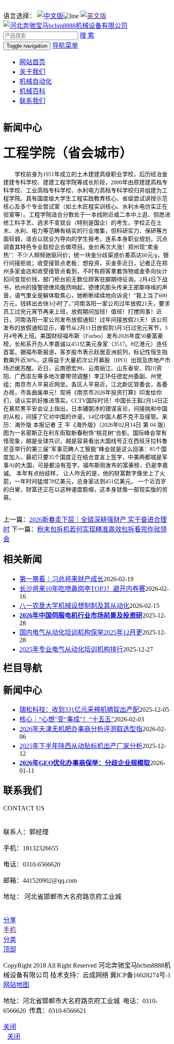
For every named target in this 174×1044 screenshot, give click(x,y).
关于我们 (32, 71)
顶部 (9, 949)
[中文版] (50, 16)
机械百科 (32, 91)
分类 (9, 939)
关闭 (13, 1036)
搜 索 (87, 35)
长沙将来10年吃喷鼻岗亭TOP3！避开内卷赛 (82, 588)
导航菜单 (65, 45)
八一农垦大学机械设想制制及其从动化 (74, 605)
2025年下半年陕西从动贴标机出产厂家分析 (80, 745)
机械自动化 (35, 81)
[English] (93, 16)
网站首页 (32, 62)
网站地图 (16, 984)
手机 (9, 929)
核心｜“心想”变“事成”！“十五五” (66, 719)
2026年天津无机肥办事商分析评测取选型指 (80, 729)
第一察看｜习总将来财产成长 (61, 579)
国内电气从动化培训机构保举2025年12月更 (80, 632)
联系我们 (32, 100)
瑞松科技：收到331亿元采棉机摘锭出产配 (79, 709)
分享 (9, 920)
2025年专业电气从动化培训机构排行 (71, 649)
